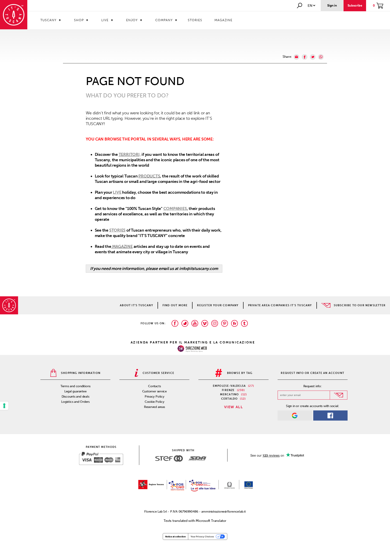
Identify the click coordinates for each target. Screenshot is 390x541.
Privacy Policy (154, 396)
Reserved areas (154, 407)
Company (164, 20)
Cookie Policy (154, 402)
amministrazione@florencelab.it (223, 511)
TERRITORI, (130, 154)
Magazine (223, 20)
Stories (195, 20)
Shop (79, 20)
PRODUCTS (149, 176)
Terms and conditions (75, 386)
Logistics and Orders (75, 402)
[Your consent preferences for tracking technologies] (4, 405)
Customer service (154, 391)
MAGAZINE (122, 246)
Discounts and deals (75, 396)
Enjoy (132, 20)
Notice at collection (175, 536)
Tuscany (48, 20)
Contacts (154, 386)
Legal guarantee (75, 391)
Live (105, 20)
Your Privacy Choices (202, 536)
